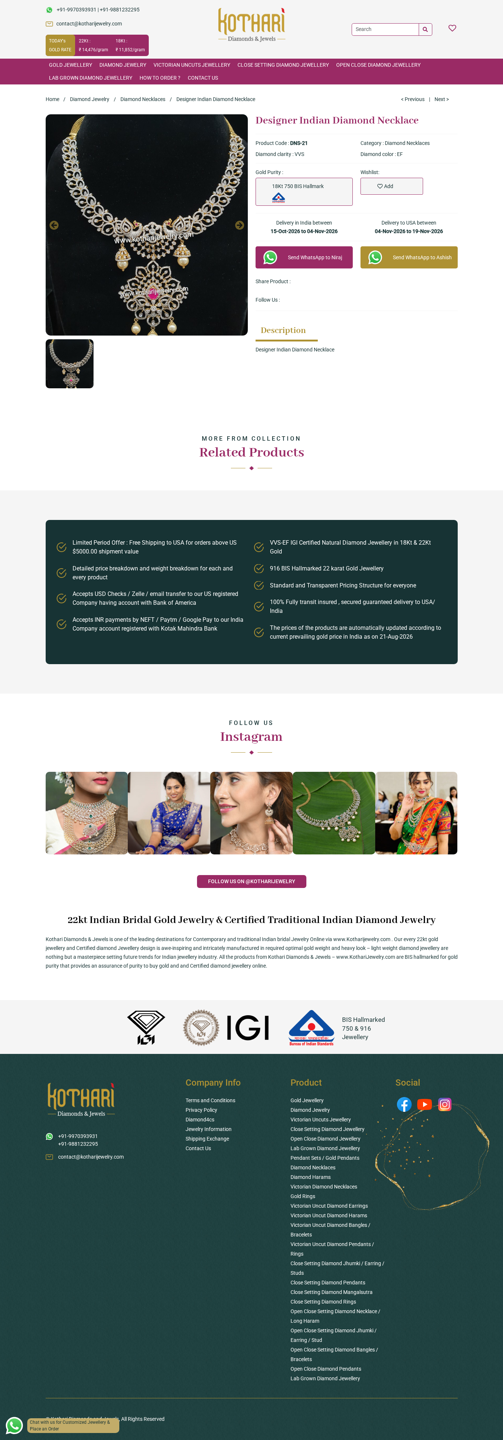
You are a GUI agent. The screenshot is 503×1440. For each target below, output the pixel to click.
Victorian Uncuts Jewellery (192, 65)
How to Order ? (160, 78)
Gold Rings (303, 1196)
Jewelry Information (209, 1129)
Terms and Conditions (210, 1100)
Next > (442, 99)
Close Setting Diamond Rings (323, 1302)
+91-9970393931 (76, 10)
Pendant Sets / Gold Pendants (325, 1158)
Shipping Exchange (207, 1139)
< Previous (413, 99)
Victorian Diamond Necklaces (324, 1187)
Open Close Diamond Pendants (326, 1369)
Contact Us (203, 78)
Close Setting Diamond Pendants (328, 1282)
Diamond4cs (200, 1119)
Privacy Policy (201, 1110)
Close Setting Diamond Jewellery (283, 65)
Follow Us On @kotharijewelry (251, 881)
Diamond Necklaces (142, 99)
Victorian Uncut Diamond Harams (329, 1215)
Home (52, 99)
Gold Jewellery (70, 65)
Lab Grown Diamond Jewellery (90, 78)
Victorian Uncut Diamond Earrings (329, 1206)
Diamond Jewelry (122, 65)
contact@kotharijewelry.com (89, 24)
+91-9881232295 (120, 10)
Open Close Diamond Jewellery (378, 65)
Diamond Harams (311, 1177)
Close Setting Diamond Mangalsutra (332, 1292)
